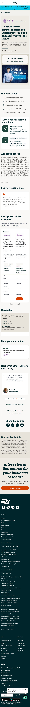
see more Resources (7, 629)
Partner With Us (6, 640)
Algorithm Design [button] (19, 263)
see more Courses (6, 542)
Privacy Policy (5, 670)
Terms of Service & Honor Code (10, 668)
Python (3, 518)
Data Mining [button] (6, 268)
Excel (2, 530)
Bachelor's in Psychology (8, 581)
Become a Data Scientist (8, 621)
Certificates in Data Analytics (9, 564)
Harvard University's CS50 (8, 550)
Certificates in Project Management (10, 561)
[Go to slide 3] (17, 304)
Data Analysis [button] (18, 272)
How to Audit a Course (7, 614)
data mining (6, 12)
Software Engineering (7, 534)
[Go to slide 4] (16, 398)
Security (20, 648)
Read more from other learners (15, 404)
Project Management (7, 537)
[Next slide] (24, 399)
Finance (3, 527)
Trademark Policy (6, 678)
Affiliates (3, 648)
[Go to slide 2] (11, 398)
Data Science (4, 532)
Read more (5, 258)
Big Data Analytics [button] (7, 266)
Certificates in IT (5, 566)
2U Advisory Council (7, 653)
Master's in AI (5, 592)
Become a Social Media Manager (10, 616)
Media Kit (20, 651)
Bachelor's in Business (7, 585)
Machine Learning (6, 539)
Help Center (21, 646)
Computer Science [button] (19, 268)
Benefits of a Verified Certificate (9, 609)
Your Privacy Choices (7, 686)
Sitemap (3, 683)
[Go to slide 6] (21, 398)
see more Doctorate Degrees (9, 602)
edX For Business (6, 646)
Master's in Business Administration (11, 588)
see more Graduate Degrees (9, 600)
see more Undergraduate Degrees (10, 598)
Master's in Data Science (8, 595)
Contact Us (21, 643)
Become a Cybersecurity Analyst (10, 618)
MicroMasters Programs (8, 552)
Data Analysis (5, 525)
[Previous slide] (6, 399)
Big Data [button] (11, 263)
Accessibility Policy (7, 675)
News (3, 658)
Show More (5, 48)
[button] (3, 507)
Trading (3, 523)
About (3, 643)
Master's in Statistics (6, 590)
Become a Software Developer (9, 623)
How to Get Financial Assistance (10, 611)
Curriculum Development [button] (21, 270)
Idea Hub (20, 640)
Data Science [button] (6, 270)
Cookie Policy (5, 673)
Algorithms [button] (6, 263)
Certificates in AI (5, 559)
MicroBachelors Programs (8, 554)
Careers (3, 656)
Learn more (19, 298)
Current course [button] (6, 231)
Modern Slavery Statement (9, 680)
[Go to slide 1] (12, 304)
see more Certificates (7, 570)
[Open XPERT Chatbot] (25, 697)
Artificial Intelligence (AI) (8, 520)
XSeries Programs (6, 557)
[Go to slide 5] (18, 398)
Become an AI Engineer (7, 625)
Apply (16, 695)
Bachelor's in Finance (7, 583)
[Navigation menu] (2, 2)
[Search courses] (27, 2)
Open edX (4, 651)
